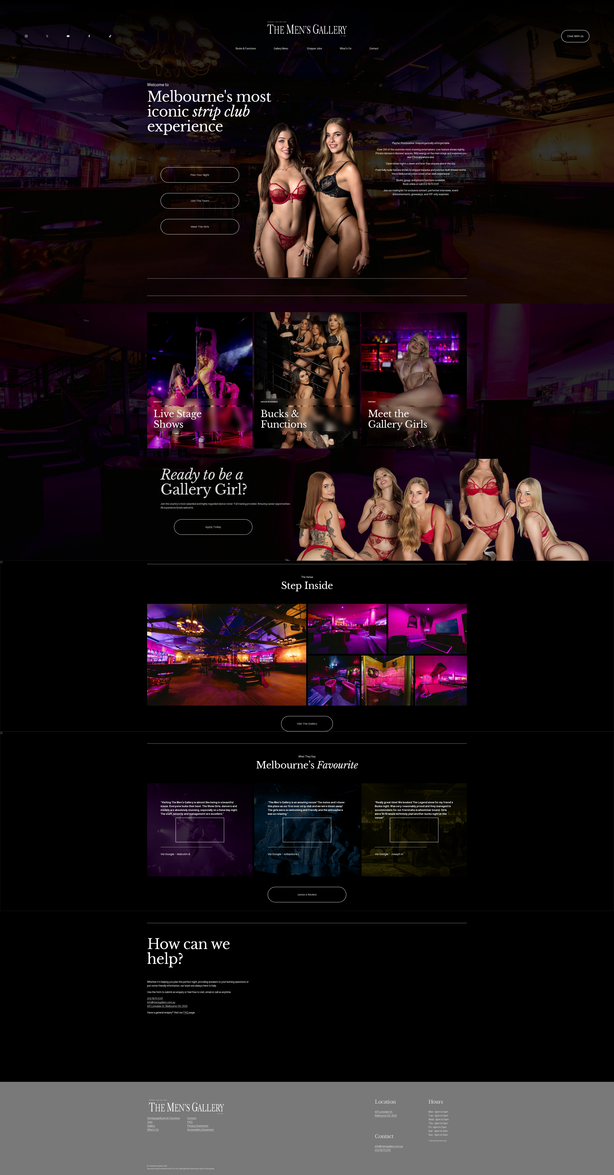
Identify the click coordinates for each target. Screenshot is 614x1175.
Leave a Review (307, 894)
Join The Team (200, 201)
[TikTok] (110, 36)
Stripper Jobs (314, 48)
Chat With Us (575, 36)
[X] (47, 36)
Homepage (153, 1118)
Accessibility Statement (200, 1129)
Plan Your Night (199, 175)
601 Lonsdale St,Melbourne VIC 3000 (386, 1113)
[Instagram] (26, 36)
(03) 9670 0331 (155, 998)
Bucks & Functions (246, 48)
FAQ (186, 1012)
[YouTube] (68, 36)
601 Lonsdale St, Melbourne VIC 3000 (167, 1006)
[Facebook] (89, 36)
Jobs (150, 1122)
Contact (373, 48)
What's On (345, 48)
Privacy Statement (197, 1125)
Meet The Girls (200, 227)
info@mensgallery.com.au (161, 1002)
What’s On (153, 1129)
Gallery (151, 1125)
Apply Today (213, 527)
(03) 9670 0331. (383, 1150)
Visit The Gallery (307, 724)
